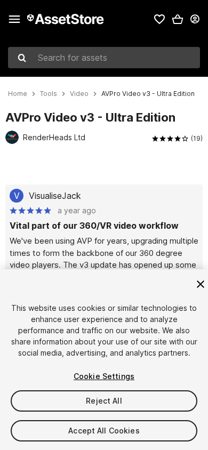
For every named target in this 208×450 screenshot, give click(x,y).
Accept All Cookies (104, 430)
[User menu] (194, 19)
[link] (159, 19)
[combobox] (104, 57)
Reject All (104, 400)
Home (17, 94)
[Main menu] (14, 19)
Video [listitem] (79, 94)
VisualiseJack (55, 195)
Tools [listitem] (48, 94)
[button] (177, 19)
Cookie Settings (104, 376)
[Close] (200, 284)
